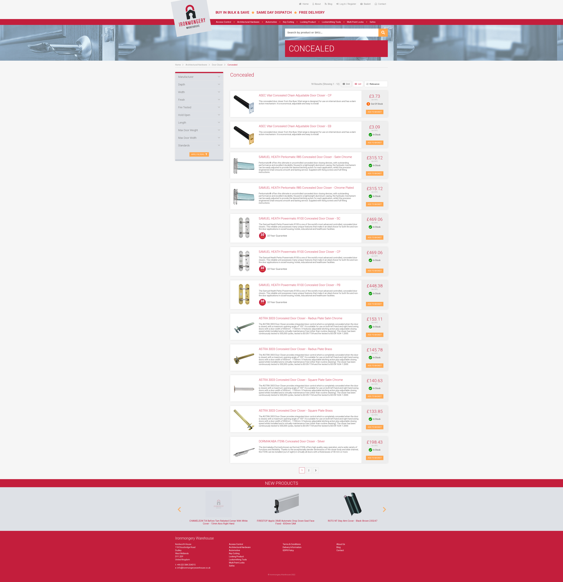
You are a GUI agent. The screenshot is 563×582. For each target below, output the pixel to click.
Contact (340, 550)
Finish (181, 99)
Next (384, 508)
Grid (348, 84)
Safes (372, 22)
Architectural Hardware (248, 22)
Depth (181, 84)
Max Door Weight (188, 130)
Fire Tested (184, 107)
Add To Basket (375, 112)
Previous (178, 508)
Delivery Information (292, 547)
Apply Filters (197, 154)
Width (181, 92)
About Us (340, 544)
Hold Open (184, 114)
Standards (184, 145)
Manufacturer (186, 76)
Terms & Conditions (292, 544)
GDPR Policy (288, 550)
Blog (338, 547)
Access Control (223, 22)
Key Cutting (288, 22)
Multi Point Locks (355, 22)
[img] (191, 18)
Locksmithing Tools (331, 22)
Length (182, 122)
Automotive (271, 22)
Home (178, 65)
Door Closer (217, 65)
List (359, 84)
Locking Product (308, 22)
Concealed (232, 65)
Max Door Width (187, 137)
